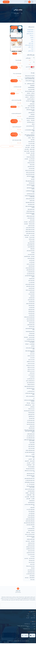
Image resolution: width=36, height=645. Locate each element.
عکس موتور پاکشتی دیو (30, 435)
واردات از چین (28, 66)
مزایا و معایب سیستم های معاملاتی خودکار (30, 487)
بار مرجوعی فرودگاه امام (30, 122)
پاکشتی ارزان (32, 147)
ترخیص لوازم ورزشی (31, 313)
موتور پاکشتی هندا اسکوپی (30, 518)
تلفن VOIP (26, 344)
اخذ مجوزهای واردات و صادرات (29, 95)
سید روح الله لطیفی (31, 416)
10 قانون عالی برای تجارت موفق (29, 75)
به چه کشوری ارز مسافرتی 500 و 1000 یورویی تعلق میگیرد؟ (29, 135)
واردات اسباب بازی (31, 558)
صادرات (32, 39)
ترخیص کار (32, 252)
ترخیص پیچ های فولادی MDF (30, 181)
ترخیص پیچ (32, 179)
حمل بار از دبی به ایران (31, 363)
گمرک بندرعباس (32, 461)
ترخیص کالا (32, 256)
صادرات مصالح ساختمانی (30, 433)
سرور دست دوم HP (31, 408)
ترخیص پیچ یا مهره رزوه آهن (30, 198)
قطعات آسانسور (32, 442)
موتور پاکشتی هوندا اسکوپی (30, 520)
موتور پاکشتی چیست (31, 515)
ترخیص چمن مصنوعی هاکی (30, 233)
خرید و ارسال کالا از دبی (30, 391)
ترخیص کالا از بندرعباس (30, 258)
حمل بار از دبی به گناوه (30, 371)
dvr (25, 83)
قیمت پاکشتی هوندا (31, 446)
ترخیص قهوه (32, 248)
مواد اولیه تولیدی (31, 500)
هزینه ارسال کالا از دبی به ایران (29, 534)
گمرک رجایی (28, 462)
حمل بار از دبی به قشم (31, 367)
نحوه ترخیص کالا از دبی (30, 528)
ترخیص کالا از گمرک (31, 266)
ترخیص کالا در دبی (31, 282)
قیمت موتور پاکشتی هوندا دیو (29, 452)
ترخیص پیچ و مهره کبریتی (30, 193)
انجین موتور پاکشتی (31, 112)
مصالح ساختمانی (32, 492)
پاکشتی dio (32, 145)
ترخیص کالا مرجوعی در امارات (30, 290)
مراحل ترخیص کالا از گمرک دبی (29, 480)
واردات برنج (26, 558)
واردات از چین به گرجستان (30, 552)
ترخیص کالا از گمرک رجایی (30, 273)
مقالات (32, 41)
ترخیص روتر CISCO (31, 239)
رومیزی (33, 405)
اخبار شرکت (31, 35)
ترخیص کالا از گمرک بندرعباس (30, 267)
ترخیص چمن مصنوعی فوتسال (29, 231)
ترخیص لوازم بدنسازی (31, 299)
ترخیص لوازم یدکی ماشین (30, 318)
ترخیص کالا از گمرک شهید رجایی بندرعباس (29, 276)
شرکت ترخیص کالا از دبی (30, 420)
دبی (33, 398)
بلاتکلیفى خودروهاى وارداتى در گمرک (29, 130)
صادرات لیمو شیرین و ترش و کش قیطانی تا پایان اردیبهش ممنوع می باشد (29, 431)
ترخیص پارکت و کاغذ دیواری (30, 174)
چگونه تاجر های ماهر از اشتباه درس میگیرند (29, 351)
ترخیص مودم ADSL (31, 335)
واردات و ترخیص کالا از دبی (30, 573)
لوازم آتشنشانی (29, 464)
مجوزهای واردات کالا (31, 466)
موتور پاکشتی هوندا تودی (30, 524)
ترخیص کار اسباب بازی (31, 254)
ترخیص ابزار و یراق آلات (31, 162)
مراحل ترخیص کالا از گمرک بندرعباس (30, 476)
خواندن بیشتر (19, 36)
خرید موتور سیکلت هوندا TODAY (29, 386)
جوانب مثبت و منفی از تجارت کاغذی (30, 348)
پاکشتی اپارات (28, 145)
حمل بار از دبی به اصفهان (30, 361)
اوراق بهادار (32, 120)
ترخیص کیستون (32, 292)
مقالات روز (32, 498)
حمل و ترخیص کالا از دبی (30, 378)
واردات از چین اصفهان (31, 545)
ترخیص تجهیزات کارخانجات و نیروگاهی (30, 214)
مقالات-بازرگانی (30, 47)
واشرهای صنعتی (31, 575)
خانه (28, 613)
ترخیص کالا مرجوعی (31, 288)
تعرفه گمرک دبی (31, 344)
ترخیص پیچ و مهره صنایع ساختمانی (30, 188)
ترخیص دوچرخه (26, 235)
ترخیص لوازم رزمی (31, 307)
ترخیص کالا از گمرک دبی (30, 271)
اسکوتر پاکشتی (32, 103)
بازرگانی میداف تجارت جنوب (30, 126)
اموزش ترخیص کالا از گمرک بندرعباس (30, 110)
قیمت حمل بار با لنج (31, 448)
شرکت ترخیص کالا (31, 418)
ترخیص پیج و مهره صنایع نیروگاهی (30, 177)
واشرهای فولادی (31, 577)
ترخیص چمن (26, 223)
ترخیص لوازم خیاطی (31, 305)
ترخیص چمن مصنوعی (31, 225)
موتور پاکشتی (28, 58)
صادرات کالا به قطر (31, 428)
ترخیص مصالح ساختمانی (30, 324)
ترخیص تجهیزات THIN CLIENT (30, 202)
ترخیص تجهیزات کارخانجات (30, 211)
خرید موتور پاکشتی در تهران (30, 380)
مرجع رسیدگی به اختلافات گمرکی (29, 482)
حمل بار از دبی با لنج (31, 359)
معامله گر (27, 492)
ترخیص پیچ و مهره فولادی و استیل (30, 191)
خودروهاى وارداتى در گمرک (30, 396)
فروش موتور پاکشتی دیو (30, 437)
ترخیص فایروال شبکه (31, 243)
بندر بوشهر (32, 132)
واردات (32, 49)
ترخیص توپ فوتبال (31, 221)
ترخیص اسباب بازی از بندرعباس (29, 170)
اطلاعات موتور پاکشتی (31, 105)
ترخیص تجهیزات (32, 200)
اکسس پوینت (27, 107)
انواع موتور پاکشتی (31, 116)
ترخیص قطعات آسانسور (30, 244)
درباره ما (28, 615)
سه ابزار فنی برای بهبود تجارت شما (29, 410)
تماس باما (27, 617)
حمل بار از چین (32, 353)
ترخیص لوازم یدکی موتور (30, 320)
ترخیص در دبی (32, 235)
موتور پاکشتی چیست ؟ (31, 517)
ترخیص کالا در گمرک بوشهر (30, 286)
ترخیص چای (26, 221)
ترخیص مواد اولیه (31, 326)
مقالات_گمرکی (31, 43)
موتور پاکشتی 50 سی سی (30, 509)
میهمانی (33, 526)
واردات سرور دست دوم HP (30, 566)
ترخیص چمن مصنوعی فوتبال (30, 229)
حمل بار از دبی (32, 357)
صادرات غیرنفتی (32, 426)
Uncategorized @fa (30, 29)
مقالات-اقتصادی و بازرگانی (29, 45)
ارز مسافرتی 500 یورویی (30, 98)
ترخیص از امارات (32, 164)
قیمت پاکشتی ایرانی (31, 444)
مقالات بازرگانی (32, 496)
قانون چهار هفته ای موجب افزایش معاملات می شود (29, 440)
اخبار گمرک (32, 93)
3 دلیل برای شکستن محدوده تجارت (30, 81)
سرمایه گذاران (32, 406)
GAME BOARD (32, 85)
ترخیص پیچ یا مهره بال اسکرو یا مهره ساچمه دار (29, 196)
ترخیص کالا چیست (31, 278)
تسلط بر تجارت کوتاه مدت (30, 339)
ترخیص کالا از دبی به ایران (30, 264)
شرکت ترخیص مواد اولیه (30, 422)
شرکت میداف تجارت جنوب (30, 424)
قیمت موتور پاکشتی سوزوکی (30, 450)
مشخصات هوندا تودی (31, 491)
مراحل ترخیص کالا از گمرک (30, 473)
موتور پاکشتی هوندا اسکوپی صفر (29, 522)
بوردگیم (33, 137)
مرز (27, 484)
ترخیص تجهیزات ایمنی (31, 204)
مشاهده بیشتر (11, 146)
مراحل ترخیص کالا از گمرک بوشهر (29, 478)
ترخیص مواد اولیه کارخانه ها (30, 331)
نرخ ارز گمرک (28, 532)
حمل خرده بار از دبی (31, 374)
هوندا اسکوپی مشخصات (30, 539)
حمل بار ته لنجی (32, 373)
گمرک (33, 459)
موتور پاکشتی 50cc (31, 511)
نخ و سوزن (32, 532)
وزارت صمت (26, 577)
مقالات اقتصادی (29, 494)
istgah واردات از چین (31, 89)
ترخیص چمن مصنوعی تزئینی (30, 227)
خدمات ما (34, 613)
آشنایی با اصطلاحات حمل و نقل (29, 91)
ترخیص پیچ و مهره (31, 182)
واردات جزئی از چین (31, 562)
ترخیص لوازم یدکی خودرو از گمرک (29, 317)
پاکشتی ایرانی (26, 149)
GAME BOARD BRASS (31, 87)
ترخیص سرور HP (32, 241)
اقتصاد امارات (32, 107)
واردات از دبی (32, 556)
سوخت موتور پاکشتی (31, 414)
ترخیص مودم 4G (31, 333)
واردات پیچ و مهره (31, 560)
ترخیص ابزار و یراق (31, 160)
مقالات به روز (27, 496)
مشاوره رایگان (6, 1)
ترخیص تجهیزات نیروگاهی (30, 216)
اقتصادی (31, 37)
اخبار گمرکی (28, 93)
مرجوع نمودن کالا (31, 484)
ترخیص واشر (26, 337)
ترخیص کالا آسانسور (27, 256)
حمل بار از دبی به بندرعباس (30, 365)
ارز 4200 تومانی (32, 97)
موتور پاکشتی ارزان (31, 513)
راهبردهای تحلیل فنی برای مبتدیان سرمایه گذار (29, 401)
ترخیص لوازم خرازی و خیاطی (30, 303)
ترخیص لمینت (32, 295)
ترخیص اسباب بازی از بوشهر (30, 172)
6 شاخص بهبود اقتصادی (30, 83)
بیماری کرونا (32, 139)
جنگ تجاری (32, 346)
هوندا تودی (32, 541)
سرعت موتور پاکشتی (28, 405)
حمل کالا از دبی (32, 376)
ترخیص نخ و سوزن (31, 337)
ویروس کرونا (32, 579)
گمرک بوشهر (27, 461)
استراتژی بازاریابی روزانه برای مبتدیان (30, 101)
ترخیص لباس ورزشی (31, 293)
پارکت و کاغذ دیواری (31, 141)
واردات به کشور (30, 50)
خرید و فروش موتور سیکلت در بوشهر (29, 394)
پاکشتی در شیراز (26, 151)
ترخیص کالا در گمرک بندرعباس (29, 284)
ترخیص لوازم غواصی (31, 309)
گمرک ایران (30, 459)
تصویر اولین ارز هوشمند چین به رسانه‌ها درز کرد (29, 342)
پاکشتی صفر (32, 153)
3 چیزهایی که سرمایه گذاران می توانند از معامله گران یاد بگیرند (29, 78)
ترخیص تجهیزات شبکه (31, 209)
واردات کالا (32, 568)
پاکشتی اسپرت (27, 147)
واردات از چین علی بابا (31, 554)
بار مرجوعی (28, 120)
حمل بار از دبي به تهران (30, 355)
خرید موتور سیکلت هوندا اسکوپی (30, 389)
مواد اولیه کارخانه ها (31, 502)
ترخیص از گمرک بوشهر (31, 166)
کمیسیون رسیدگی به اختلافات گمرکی (29, 457)
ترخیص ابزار (26, 158)
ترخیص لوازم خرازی (31, 301)
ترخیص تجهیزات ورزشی (30, 218)
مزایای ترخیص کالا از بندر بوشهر (29, 489)
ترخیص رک (26, 237)
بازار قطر (33, 124)
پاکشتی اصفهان (32, 149)
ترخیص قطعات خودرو (31, 246)
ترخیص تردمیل (32, 219)
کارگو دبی (32, 454)
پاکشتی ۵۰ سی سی (31, 143)
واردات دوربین (32, 564)
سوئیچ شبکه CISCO (31, 412)
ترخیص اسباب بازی (31, 168)
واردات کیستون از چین (31, 569)
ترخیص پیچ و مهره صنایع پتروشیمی (30, 185)
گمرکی (33, 464)
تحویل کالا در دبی (31, 158)
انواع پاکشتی (32, 114)
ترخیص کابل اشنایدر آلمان (30, 250)
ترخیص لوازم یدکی (31, 315)
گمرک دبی (32, 462)
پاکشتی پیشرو (32, 151)
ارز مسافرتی (27, 97)
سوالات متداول (33, 617)
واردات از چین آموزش (31, 543)
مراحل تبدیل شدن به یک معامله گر (29, 471)
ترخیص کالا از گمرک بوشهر (30, 269)
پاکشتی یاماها (32, 155)
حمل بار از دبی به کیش (31, 369)
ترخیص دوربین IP (31, 237)
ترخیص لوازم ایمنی (31, 297)
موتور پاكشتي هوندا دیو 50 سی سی (29, 505)
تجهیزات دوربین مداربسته (30, 156)
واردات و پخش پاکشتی (31, 571)
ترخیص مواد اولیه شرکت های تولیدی (30, 329)
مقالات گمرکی (28, 498)
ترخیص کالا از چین (31, 260)
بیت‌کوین (29, 137)
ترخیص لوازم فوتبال (31, 311)
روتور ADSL (28, 403)
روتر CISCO (32, 403)
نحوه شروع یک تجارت (31, 530)
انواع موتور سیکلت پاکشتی (30, 118)
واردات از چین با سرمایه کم (30, 546)
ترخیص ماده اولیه (31, 322)
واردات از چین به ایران (31, 550)
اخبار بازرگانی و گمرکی (30, 33)
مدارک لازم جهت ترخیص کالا (30, 468)
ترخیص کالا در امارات (31, 280)
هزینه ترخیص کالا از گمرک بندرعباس (30, 537)
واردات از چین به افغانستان (30, 548)
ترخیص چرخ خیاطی (31, 223)
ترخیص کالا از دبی (31, 262)
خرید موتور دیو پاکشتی (30, 384)
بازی (33, 127)
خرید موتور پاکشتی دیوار (30, 382)
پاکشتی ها (28, 153)
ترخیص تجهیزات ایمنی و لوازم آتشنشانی (30, 207)
